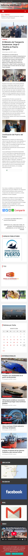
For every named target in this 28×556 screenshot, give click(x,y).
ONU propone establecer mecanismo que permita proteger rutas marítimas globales (14, 401)
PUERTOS (4, 39)
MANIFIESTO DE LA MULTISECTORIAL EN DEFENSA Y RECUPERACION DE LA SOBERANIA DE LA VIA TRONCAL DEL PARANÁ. (14, 227)
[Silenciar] (22, 539)
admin (15, 52)
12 (10, 339)
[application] (14, 533)
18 (7, 342)
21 (17, 342)
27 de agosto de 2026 (7, 379)
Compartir (19, 210)
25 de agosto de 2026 (7, 405)
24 (4, 345)
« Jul (3, 350)
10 (4, 339)
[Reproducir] (3, 539)
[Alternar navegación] (3, 11)
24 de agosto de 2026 (7, 454)
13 (14, 339)
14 (17, 339)
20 (14, 342)
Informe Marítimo (10, 5)
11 (7, 339)
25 (7, 345)
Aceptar (8, 553)
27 (14, 345)
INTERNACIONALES (9, 356)
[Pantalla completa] (25, 539)
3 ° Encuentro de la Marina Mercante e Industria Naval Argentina (13, 219)
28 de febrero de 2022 (7, 52)
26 (10, 345)
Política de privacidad (17, 553)
